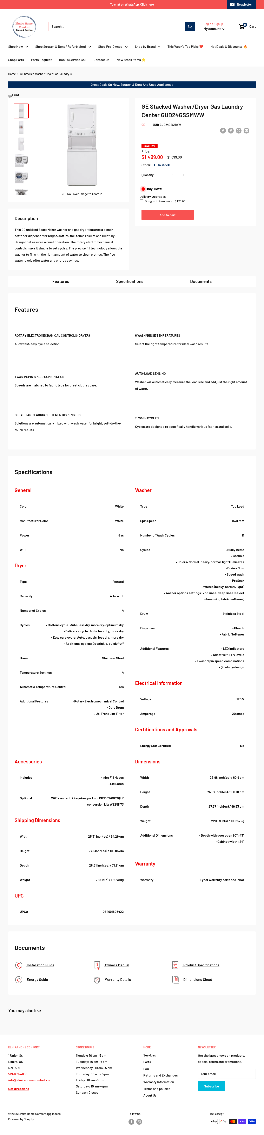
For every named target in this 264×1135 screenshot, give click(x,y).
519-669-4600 (17, 1074)
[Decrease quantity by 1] (162, 174)
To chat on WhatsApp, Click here (132, 4)
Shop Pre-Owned (110, 46)
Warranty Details (117, 979)
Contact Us (101, 60)
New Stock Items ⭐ (131, 60)
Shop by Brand (145, 46)
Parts (147, 1062)
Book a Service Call (72, 60)
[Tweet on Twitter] (239, 130)
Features (60, 281)
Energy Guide (37, 979)
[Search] (190, 26)
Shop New (16, 46)
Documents (201, 281)
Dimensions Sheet (197, 979)
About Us (150, 1095)
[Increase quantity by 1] (183, 174)
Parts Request (41, 60)
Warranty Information (158, 1082)
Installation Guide (40, 965)
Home (12, 74)
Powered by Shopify (21, 1119)
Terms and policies (156, 1089)
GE (143, 124)
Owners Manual (116, 965)
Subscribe (211, 1086)
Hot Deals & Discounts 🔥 (229, 46)
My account (212, 28)
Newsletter (244, 4)
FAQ (146, 1069)
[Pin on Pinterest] (231, 130)
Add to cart (167, 215)
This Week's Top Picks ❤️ (185, 46)
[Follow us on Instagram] (139, 1122)
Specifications (129, 281)
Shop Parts (16, 60)
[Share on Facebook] (223, 130)
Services (149, 1055)
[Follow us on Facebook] (131, 1122)
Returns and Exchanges (160, 1075)
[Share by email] (246, 130)
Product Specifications (201, 965)
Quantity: (148, 175)
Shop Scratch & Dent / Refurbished (60, 46)
